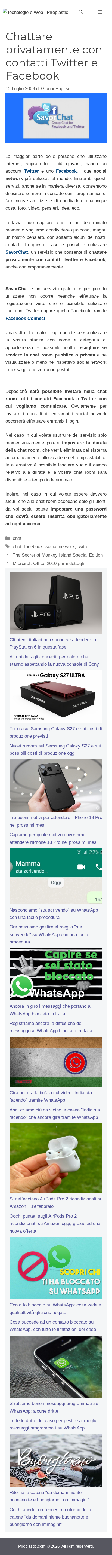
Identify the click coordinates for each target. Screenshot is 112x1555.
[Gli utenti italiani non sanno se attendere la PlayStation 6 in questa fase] (56, 604)
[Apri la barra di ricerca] (80, 12)
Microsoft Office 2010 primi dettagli (48, 563)
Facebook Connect (25, 318)
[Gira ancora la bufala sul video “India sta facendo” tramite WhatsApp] (56, 1063)
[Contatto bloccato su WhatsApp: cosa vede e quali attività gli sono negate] (56, 1269)
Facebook (66, 171)
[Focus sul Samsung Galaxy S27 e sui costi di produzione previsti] (56, 697)
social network (60, 546)
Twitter (31, 171)
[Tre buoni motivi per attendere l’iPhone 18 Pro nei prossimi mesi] (56, 786)
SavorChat (16, 252)
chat (17, 538)
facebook (33, 546)
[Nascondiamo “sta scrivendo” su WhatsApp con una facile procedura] (56, 877)
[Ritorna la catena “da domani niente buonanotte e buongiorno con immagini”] (56, 1461)
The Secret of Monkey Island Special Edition (58, 555)
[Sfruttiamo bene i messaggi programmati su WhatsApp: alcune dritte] (56, 1368)
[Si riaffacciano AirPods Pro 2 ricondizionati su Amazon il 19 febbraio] (56, 1159)
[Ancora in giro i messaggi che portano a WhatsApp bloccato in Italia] (56, 975)
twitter (83, 546)
